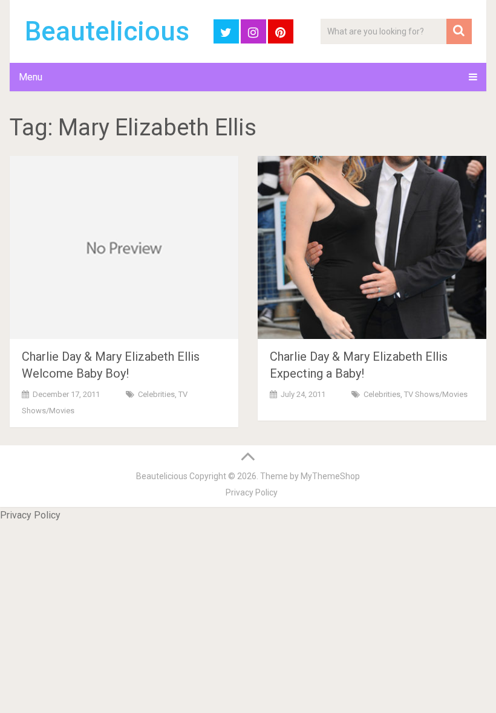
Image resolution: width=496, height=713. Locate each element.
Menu (30, 77)
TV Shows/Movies (436, 394)
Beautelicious (107, 31)
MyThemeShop (330, 476)
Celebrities (156, 394)
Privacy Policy (252, 492)
